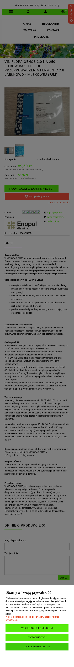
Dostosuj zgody (37, 637)
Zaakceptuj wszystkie (37, 646)
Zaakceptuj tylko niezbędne (37, 628)
